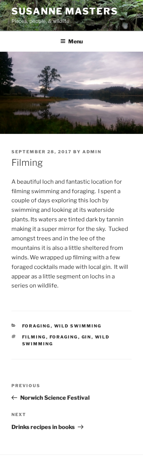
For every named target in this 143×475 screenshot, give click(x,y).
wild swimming (78, 326)
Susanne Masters (64, 11)
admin (91, 151)
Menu (75, 41)
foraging (36, 326)
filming (34, 337)
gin (87, 337)
